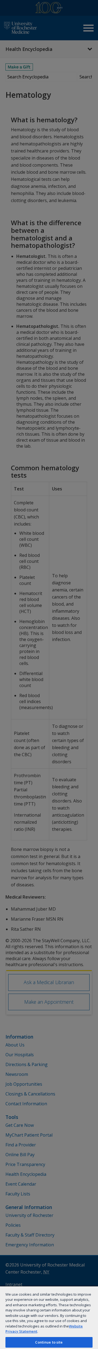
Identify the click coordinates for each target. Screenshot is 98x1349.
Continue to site (49, 1342)
